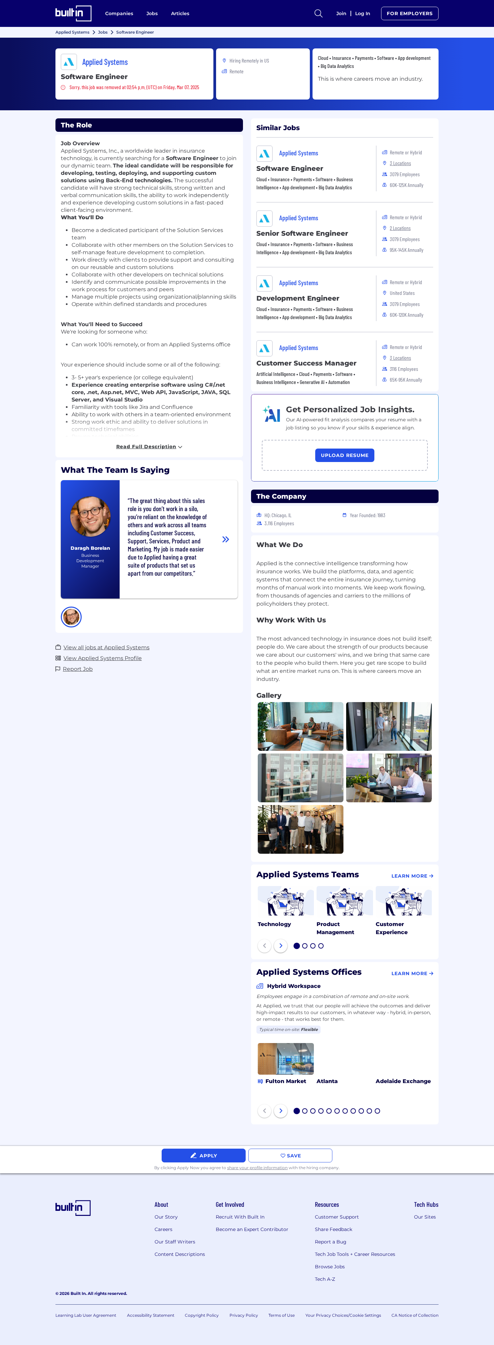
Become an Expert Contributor (252, 1229)
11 (377, 1112)
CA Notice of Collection (415, 1315)
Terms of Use (282, 1315)
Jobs (152, 13)
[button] (71, 617)
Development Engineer (297, 298)
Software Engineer (289, 168)
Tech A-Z (325, 1279)
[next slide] (280, 946)
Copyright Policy (202, 1315)
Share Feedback (333, 1229)
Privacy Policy (244, 1315)
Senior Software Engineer (302, 233)
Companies (119, 13)
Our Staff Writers (175, 1242)
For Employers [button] (410, 13)
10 (369, 1112)
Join (341, 13)
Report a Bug (330, 1242)
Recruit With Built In (240, 1217)
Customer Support (337, 1217)
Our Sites (425, 1217)
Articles (180, 13)
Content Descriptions (180, 1254)
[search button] (319, 13)
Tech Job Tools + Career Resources (355, 1254)
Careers (163, 1229)
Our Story (166, 1217)
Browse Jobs (330, 1267)
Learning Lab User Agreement (85, 1315)
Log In (362, 13)
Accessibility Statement (150, 1315)
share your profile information (257, 1167)
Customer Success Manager (306, 363)
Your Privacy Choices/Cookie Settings (343, 1315)
